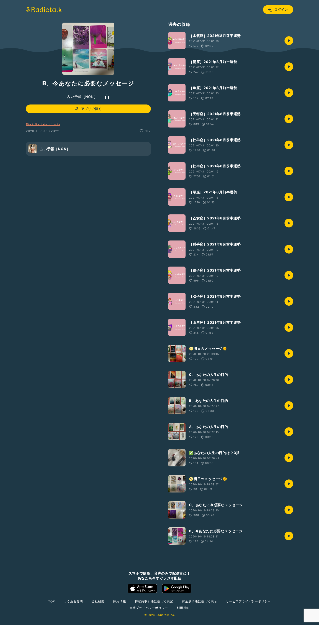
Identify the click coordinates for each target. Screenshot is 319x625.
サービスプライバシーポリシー (248, 601)
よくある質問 (73, 601)
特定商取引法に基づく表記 (154, 601)
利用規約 (183, 608)
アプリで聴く (91, 109)
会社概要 (98, 601)
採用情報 (119, 601)
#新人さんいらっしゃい (43, 124)
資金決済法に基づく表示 (199, 601)
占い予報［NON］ (82, 96)
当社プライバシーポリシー (149, 608)
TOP (51, 601)
